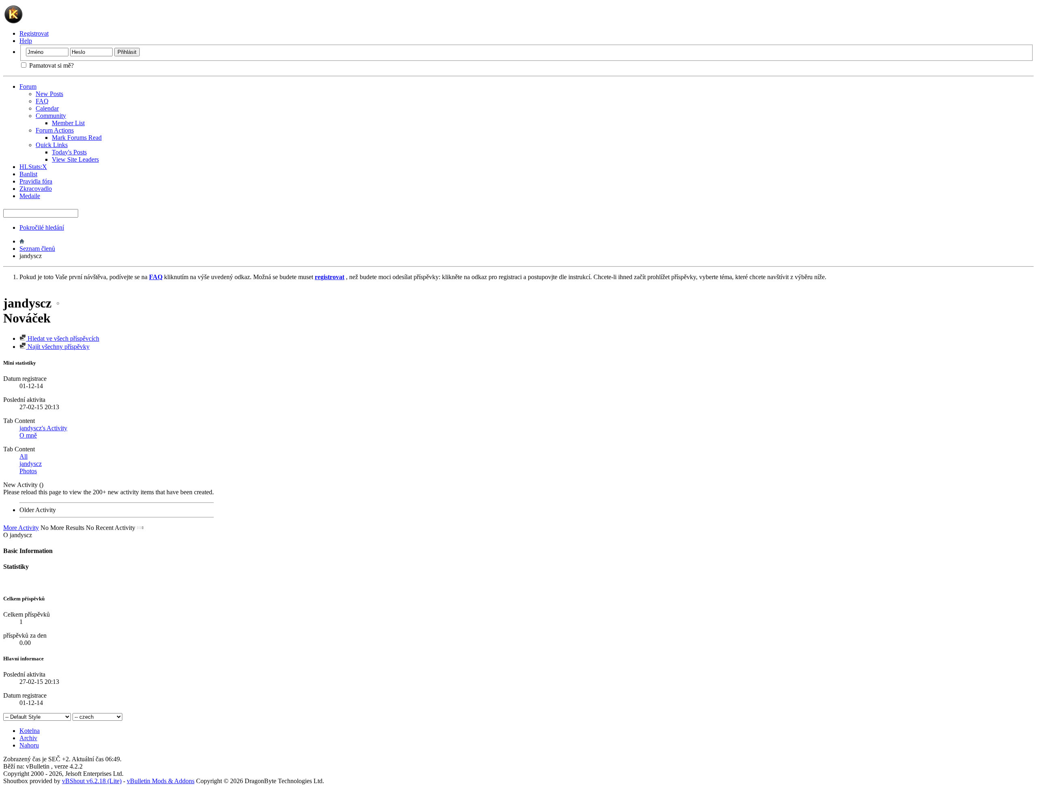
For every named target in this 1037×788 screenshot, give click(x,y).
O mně (28, 435)
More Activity (21, 527)
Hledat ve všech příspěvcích (62, 338)
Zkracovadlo (35, 188)
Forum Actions (55, 130)
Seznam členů (37, 248)
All (23, 456)
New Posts (49, 93)
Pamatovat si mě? (51, 65)
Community (51, 115)
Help (25, 40)
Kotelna (29, 730)
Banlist (28, 174)
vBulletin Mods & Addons (160, 780)
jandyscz (30, 463)
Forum (27, 86)
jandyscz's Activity (43, 428)
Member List (68, 123)
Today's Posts (69, 152)
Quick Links (52, 144)
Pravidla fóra (35, 181)
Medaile (29, 195)
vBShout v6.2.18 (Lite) (92, 780)
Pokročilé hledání (41, 227)
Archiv (28, 738)
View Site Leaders (75, 159)
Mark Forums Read (77, 137)
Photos (28, 471)
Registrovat (34, 33)
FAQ (42, 101)
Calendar (47, 108)
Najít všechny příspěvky (58, 346)
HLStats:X (33, 166)
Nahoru (29, 745)
